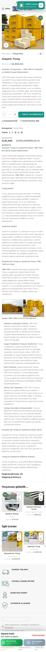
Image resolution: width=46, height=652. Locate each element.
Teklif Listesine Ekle (31, 114)
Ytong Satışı (18, 54)
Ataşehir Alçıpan (12, 514)
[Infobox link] (23, 572)
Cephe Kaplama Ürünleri (34, 512)
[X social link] (12, 132)
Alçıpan (12, 516)
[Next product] (43, 54)
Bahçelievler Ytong (12, 553)
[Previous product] (38, 54)
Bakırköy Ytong (34, 546)
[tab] (7, 140)
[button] (19, 499)
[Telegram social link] (21, 132)
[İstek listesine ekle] (19, 495)
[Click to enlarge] (6, 45)
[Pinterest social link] (15, 132)
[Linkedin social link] (18, 132)
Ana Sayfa (6, 54)
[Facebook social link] (16, 2)
